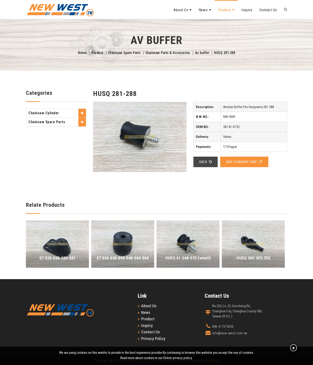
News (203, 10)
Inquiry (247, 10)
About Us (180, 10)
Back (203, 162)
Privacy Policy (153, 338)
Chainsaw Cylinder (43, 113)
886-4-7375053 (223, 326)
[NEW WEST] (60, 8)
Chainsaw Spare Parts (124, 52)
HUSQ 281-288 (224, 52)
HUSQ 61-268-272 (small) (188, 258)
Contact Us (268, 10)
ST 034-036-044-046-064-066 (123, 258)
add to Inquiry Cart (242, 162)
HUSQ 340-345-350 (253, 258)
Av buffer (202, 52)
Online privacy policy (177, 358)
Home (82, 52)
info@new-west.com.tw (229, 333)
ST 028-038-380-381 (57, 258)
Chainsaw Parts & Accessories (168, 52)
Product (224, 10)
